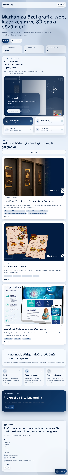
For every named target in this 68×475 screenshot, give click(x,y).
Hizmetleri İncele (13, 111)
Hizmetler (7, 442)
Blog (6, 447)
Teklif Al (5, 41)
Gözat (6, 216)
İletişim (7, 449)
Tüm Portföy (34, 152)
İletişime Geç (9, 407)
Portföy (7, 444)
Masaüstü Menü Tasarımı (16, 266)
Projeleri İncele (16, 41)
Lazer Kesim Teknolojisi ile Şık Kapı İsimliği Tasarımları (29, 201)
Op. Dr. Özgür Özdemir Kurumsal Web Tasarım (25, 329)
